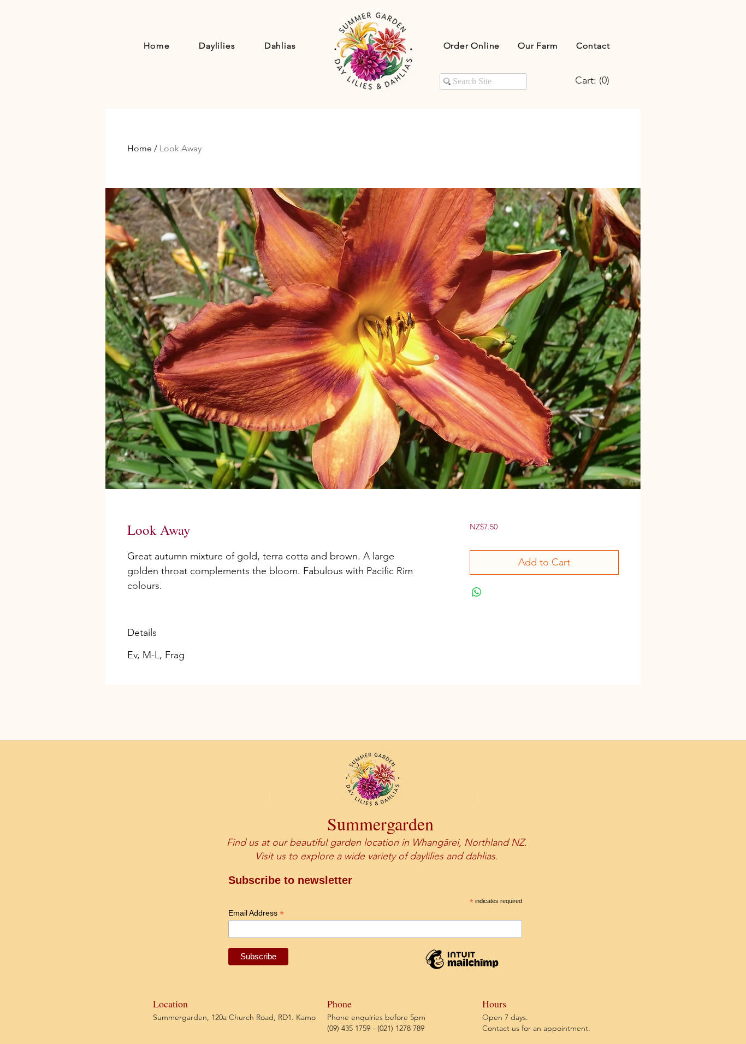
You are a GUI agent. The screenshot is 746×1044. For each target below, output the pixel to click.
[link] (594, 80)
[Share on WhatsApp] (476, 592)
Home (139, 148)
